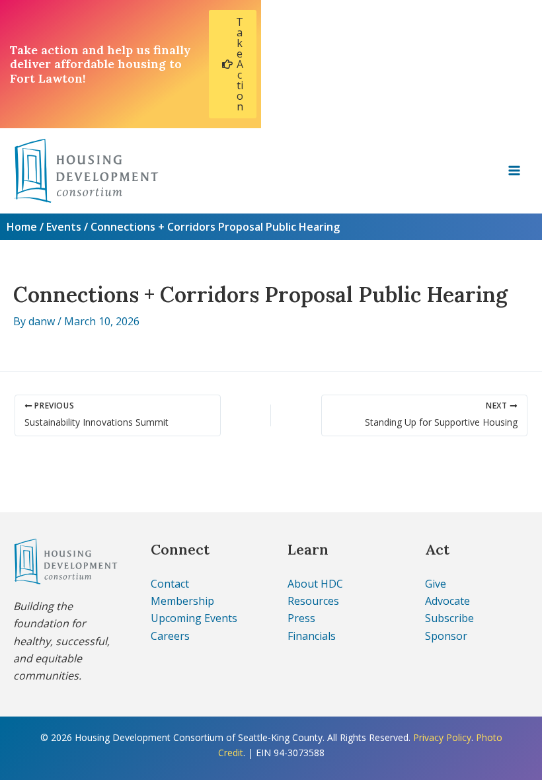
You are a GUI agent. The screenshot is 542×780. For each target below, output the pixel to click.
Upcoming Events (194, 618)
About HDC (315, 583)
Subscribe (449, 618)
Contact (170, 583)
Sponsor (446, 636)
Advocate (447, 601)
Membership (182, 601)
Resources (313, 601)
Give (435, 583)
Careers (170, 636)
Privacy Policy (442, 737)
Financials (312, 636)
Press (301, 618)
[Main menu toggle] (514, 170)
